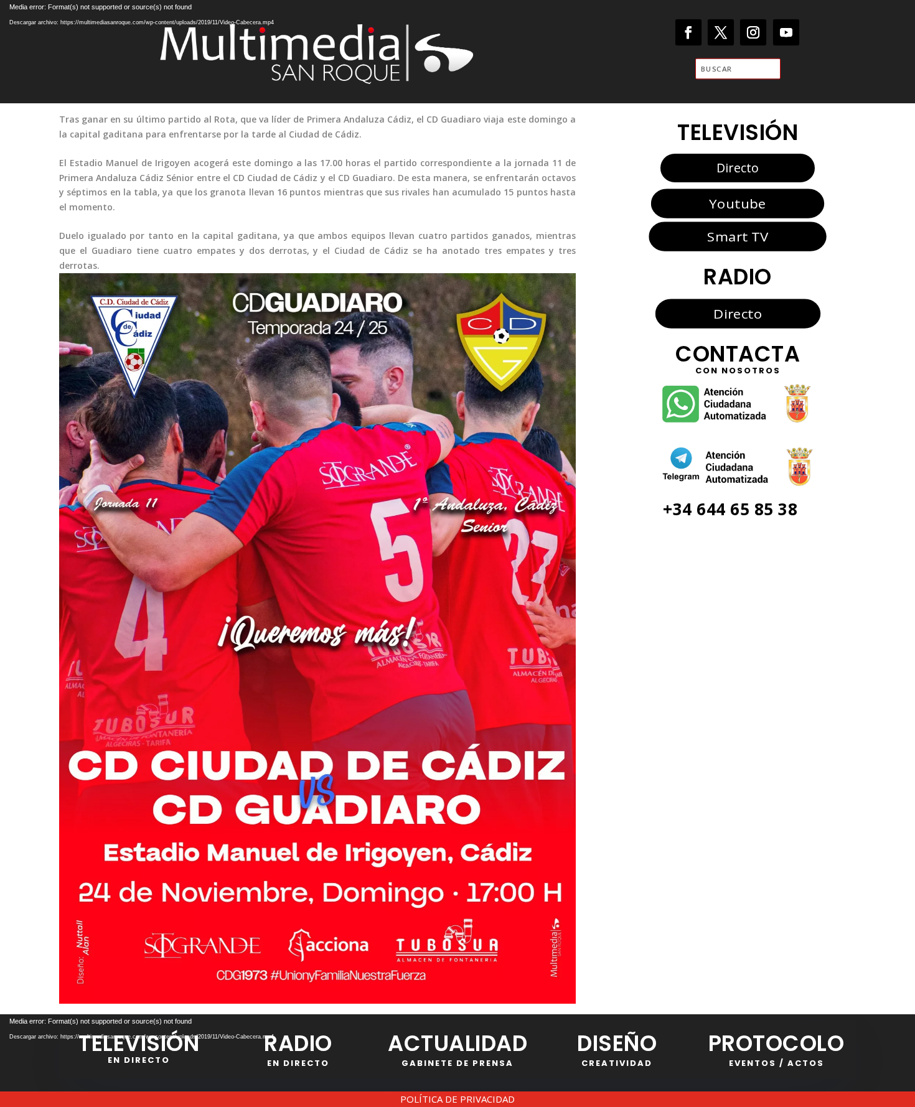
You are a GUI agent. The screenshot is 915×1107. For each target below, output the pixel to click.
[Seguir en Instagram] (753, 32)
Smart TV (737, 236)
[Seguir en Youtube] (786, 32)
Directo (737, 167)
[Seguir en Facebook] (688, 32)
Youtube (737, 203)
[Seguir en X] (721, 32)
